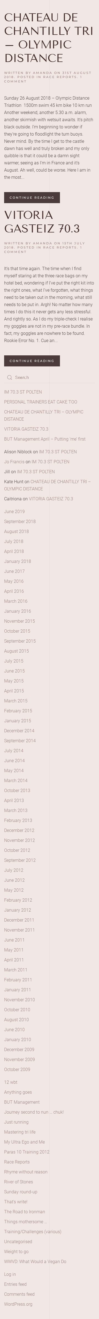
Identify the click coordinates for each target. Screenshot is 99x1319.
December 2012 (19, 830)
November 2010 (19, 999)
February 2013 (18, 820)
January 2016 (17, 611)
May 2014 (14, 770)
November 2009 (19, 1059)
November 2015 (19, 621)
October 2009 (17, 1069)
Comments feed (19, 1294)
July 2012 (13, 870)
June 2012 (14, 880)
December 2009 (19, 1049)
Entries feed (15, 1284)
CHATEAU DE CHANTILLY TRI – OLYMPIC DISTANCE (49, 38)
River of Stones (18, 1181)
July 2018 (13, 541)
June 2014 (14, 760)
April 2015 (14, 691)
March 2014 (16, 780)
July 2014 (13, 750)
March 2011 (16, 970)
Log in (10, 1274)
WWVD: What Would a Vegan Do (35, 1261)
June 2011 (14, 940)
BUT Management (22, 1102)
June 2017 (14, 571)
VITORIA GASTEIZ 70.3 (42, 222)
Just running (16, 1122)
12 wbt (10, 1082)
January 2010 (17, 1039)
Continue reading (32, 198)
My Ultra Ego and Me (24, 1142)
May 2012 (14, 890)
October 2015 (17, 631)
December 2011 (19, 920)
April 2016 (14, 591)
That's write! (16, 1201)
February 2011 (18, 979)
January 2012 (17, 910)
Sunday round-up (20, 1191)
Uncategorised (18, 1241)
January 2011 (17, 989)
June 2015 (14, 671)
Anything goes (18, 1092)
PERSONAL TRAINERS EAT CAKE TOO (40, 402)
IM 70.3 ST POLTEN (23, 392)
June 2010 (14, 1029)
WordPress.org (18, 1304)
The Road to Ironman (24, 1211)
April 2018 (14, 551)
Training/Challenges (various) (32, 1231)
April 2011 (14, 960)
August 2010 (16, 1019)
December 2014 (19, 730)
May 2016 (14, 581)
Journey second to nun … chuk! (34, 1112)
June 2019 (14, 511)
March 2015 (16, 701)
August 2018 (16, 531)
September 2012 (20, 860)
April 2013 (14, 800)
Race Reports (60, 77)
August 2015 (16, 651)
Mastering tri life (19, 1132)
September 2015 (20, 641)
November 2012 (19, 840)
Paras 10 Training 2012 (27, 1152)
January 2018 (17, 561)
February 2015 (18, 710)
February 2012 (18, 900)
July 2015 (13, 661)
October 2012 (17, 850)
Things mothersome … (25, 1221)
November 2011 (19, 930)
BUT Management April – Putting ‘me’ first (45, 439)
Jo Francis (14, 461)
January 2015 (17, 720)
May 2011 (14, 950)
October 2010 (17, 1009)
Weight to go (16, 1251)
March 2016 (16, 601)
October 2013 (17, 790)
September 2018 (20, 521)
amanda (43, 73)
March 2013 (16, 810)
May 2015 (14, 681)
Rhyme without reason (26, 1172)
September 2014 (20, 740)
